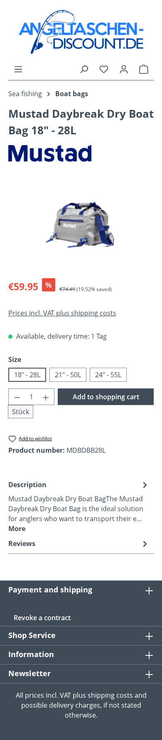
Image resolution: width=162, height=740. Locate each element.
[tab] (79, 506)
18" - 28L (27, 374)
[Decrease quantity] (17, 396)
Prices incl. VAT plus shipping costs (62, 313)
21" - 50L (68, 374)
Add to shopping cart (106, 396)
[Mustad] (81, 153)
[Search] (84, 69)
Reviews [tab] (21, 543)
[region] (81, 225)
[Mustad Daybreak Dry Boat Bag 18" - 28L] (81, 225)
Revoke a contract (42, 617)
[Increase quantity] (46, 396)
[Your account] (124, 69)
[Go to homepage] (81, 32)
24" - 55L (108, 374)
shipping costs (110, 695)
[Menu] (18, 69)
